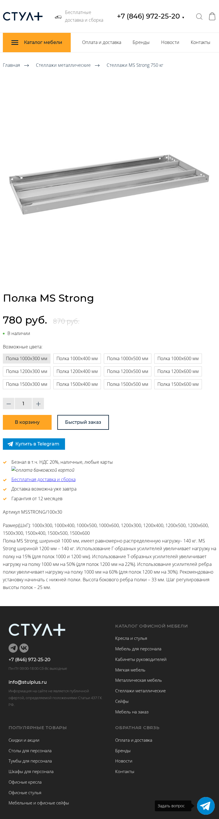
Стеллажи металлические (63, 65)
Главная (11, 65)
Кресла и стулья (131, 638)
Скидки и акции (24, 740)
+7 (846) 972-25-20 (151, 16)
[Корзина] (212, 16)
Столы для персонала (30, 750)
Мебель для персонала (138, 648)
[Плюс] (38, 403)
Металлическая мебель (138, 680)
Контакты (200, 42)
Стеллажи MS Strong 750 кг (135, 65)
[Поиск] (199, 16)
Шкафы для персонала (31, 771)
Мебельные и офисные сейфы (39, 803)
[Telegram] (206, 806)
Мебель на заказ (132, 712)
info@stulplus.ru (28, 682)
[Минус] (8, 403)
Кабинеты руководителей (141, 659)
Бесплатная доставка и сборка (43, 479)
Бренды (141, 42)
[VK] (24, 648)
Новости (170, 42)
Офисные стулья (25, 792)
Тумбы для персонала (30, 761)
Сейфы (122, 701)
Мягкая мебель (130, 670)
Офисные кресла (25, 782)
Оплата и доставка (101, 42)
